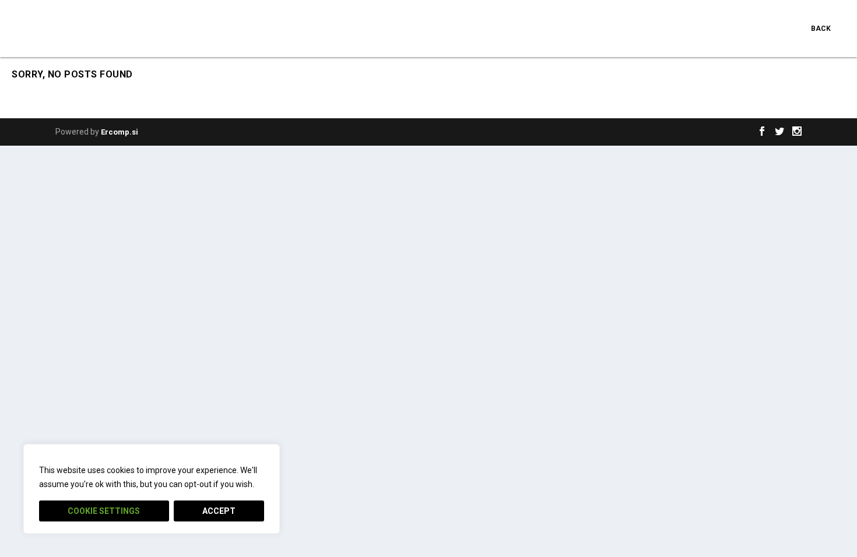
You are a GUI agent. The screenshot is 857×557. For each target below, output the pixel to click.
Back (821, 28)
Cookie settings (104, 511)
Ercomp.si (119, 132)
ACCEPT (219, 511)
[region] (151, 489)
